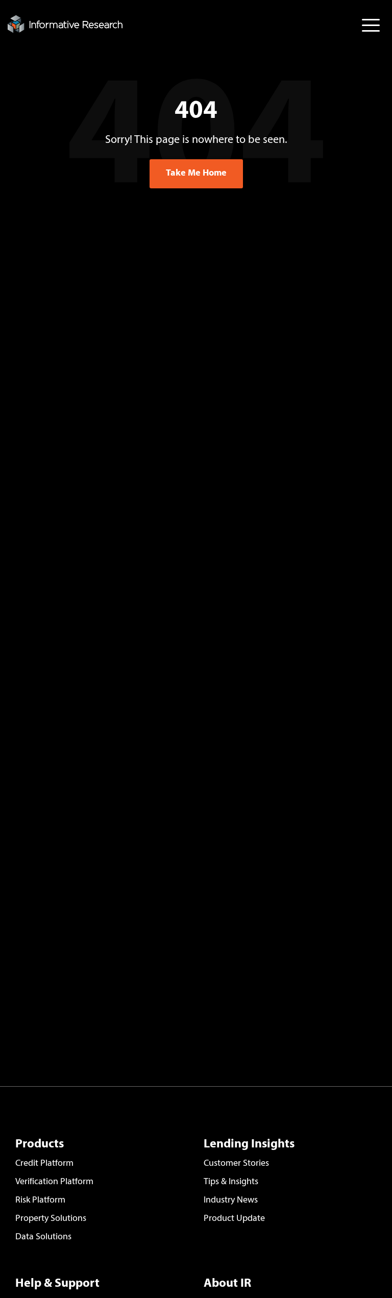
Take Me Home (196, 173)
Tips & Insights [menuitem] (231, 1182)
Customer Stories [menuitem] (236, 1164)
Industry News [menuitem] (231, 1200)
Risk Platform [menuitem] (40, 1200)
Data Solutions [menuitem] (43, 1237)
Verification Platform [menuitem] (54, 1182)
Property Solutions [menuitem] (50, 1219)
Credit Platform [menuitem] (44, 1164)
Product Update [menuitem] (234, 1219)
